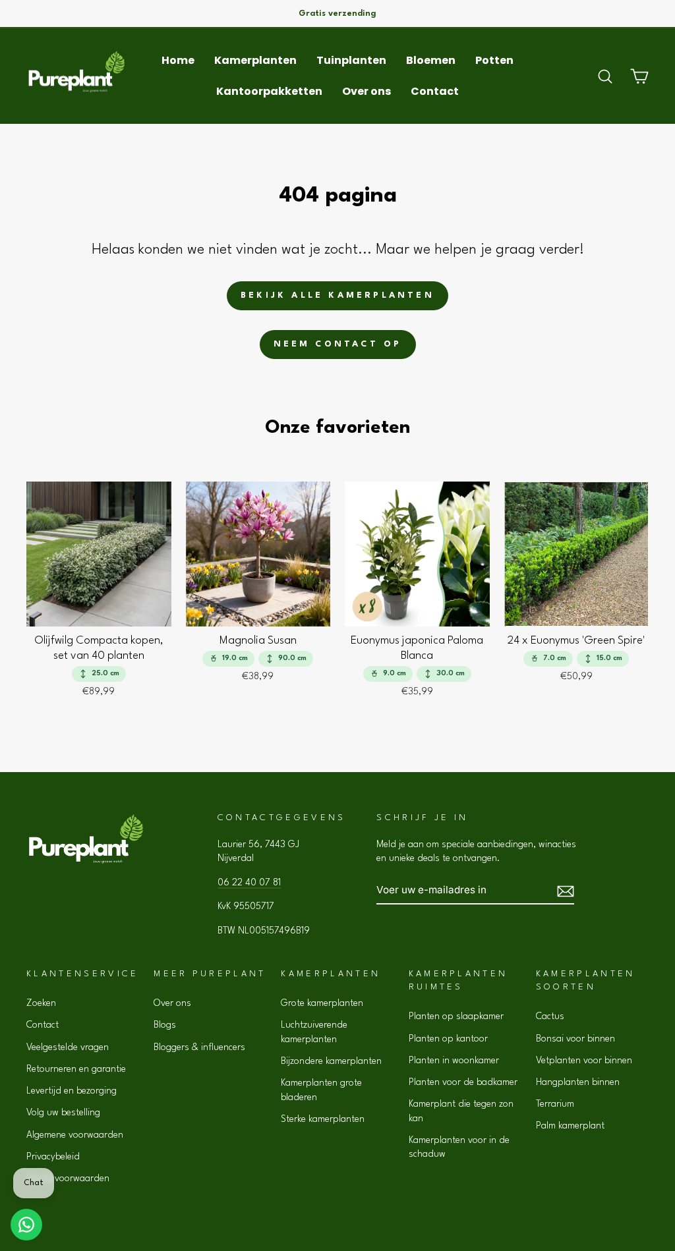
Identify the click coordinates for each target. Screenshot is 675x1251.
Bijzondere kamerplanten (331, 1061)
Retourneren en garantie (76, 1069)
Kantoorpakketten (269, 91)
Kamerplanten (255, 60)
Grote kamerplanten (322, 1003)
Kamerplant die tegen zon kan (461, 1111)
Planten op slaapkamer (456, 1016)
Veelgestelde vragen (67, 1047)
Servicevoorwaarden (67, 1178)
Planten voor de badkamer (463, 1082)
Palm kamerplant (570, 1125)
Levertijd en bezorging (71, 1091)
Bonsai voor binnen (575, 1038)
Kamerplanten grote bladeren (321, 1089)
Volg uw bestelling (63, 1112)
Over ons (366, 91)
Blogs (165, 1025)
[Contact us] (26, 1224)
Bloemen (430, 60)
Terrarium (555, 1104)
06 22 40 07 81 (249, 882)
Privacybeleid (53, 1156)
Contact (435, 91)
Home (177, 60)
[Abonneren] (565, 890)
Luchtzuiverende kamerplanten (314, 1031)
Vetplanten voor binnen (584, 1060)
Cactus (550, 1016)
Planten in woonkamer (454, 1060)
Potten (494, 60)
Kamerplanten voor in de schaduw (459, 1147)
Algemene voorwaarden (74, 1135)
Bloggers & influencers (199, 1047)
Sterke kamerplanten (323, 1119)
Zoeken (41, 1003)
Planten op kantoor (448, 1038)
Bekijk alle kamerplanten (337, 295)
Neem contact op (338, 344)
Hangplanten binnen (578, 1082)
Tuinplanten (351, 60)
